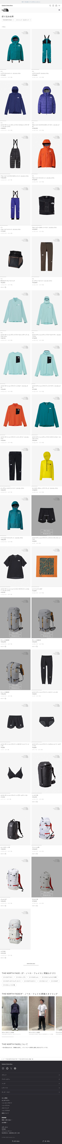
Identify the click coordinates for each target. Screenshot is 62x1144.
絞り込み (17, 1141)
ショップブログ (6, 1110)
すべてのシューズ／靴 (9, 985)
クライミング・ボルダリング (22, 19)
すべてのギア (54, 981)
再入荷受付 (47, 530)
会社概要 (4, 1122)
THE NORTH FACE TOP (11, 1059)
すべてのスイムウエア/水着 (49, 977)
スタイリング (5, 1108)
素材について (5, 1113)
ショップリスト (6, 1105)
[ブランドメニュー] (59, 10)
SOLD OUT (46, 515)
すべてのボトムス (33, 977)
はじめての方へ (6, 1100)
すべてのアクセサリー (30, 981)
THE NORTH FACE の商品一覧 (26, 1059)
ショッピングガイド (7, 1103)
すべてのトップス (20, 977)
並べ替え (47, 1141)
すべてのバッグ (44, 981)
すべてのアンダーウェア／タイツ (12, 981)
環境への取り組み (6, 1120)
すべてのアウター (8, 977)
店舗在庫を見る (47, 533)
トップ (2, 1059)
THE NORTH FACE (7, 19)
